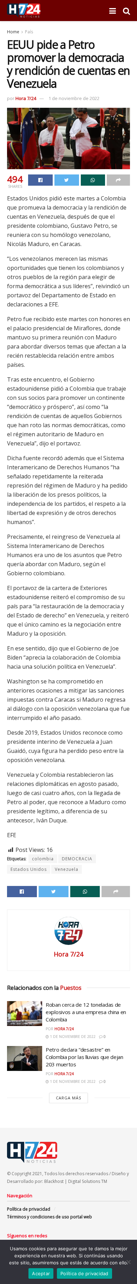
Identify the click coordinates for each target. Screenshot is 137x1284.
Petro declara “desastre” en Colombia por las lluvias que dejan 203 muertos (84, 1057)
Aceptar (41, 1273)
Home (13, 32)
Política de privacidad (28, 1209)
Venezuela (66, 869)
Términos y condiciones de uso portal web (49, 1217)
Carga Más (68, 1097)
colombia (43, 859)
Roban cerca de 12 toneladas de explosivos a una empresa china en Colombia (86, 1012)
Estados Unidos (29, 869)
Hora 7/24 (25, 98)
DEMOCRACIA (77, 859)
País (29, 32)
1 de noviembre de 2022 (73, 98)
